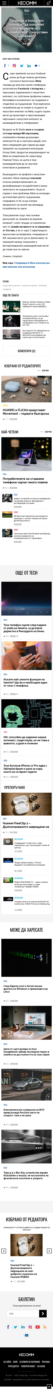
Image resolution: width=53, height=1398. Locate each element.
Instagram (7, 289)
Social (5, 407)
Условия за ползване (30, 1363)
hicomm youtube (37, 1329)
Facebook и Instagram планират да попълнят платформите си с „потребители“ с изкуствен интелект (26, 28)
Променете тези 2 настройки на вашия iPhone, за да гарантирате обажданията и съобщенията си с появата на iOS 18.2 (36, 320)
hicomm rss (45, 1329)
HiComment (18, 841)
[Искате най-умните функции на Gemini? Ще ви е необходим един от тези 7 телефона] (26, 657)
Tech (26, 11)
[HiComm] (27, 3)
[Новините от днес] (48, 3)
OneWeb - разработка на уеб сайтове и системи (26, 1381)
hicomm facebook (8, 1329)
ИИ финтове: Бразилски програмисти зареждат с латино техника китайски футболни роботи (31, 520)
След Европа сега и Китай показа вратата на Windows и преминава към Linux (26, 991)
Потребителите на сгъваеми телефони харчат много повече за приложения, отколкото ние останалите (25, 486)
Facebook (42, 285)
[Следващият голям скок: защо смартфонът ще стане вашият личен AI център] (8, 843)
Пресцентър (13, 1368)
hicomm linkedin (23, 1329)
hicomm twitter (15, 1329)
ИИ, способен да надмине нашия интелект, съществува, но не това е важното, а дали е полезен (26, 742)
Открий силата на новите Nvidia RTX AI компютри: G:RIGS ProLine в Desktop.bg (32, 904)
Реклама (46, 1363)
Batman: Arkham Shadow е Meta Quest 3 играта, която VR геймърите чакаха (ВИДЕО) (36, 304)
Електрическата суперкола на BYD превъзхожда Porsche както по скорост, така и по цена (24, 1114)
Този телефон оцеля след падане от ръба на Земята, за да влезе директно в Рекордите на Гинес (25, 630)
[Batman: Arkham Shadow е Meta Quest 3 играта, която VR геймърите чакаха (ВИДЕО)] (11, 307)
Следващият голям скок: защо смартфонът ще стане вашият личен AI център (31, 847)
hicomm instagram (30, 1329)
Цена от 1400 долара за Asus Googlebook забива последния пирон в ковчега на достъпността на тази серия (26, 1054)
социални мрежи (29, 285)
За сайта (7, 1363)
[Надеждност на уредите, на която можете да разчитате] (26, 390)
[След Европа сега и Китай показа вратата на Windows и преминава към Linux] (26, 960)
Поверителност (28, 1368)
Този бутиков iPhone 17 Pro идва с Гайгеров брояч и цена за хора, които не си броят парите (25, 770)
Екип (15, 1363)
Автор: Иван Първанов (11, 59)
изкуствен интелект (11, 285)
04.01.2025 (26, 43)
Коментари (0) (26, 351)
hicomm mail (26, 1337)
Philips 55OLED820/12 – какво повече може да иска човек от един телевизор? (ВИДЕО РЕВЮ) (31, 886)
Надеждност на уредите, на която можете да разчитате (23, 413)
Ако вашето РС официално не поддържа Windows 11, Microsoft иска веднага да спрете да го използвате (36, 334)
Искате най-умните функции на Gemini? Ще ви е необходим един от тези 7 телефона (25, 684)
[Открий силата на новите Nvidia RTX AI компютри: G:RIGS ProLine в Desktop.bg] (8, 901)
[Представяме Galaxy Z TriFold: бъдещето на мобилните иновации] (8, 862)
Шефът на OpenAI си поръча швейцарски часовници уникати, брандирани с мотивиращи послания (32, 503)
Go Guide (41, 1368)
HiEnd (16, 514)
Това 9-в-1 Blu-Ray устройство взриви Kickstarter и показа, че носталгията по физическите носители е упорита (26, 1177)
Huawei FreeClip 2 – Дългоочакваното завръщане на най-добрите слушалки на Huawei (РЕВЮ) (26, 830)
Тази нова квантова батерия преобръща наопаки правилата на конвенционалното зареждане (32, 538)
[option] (26, 502)
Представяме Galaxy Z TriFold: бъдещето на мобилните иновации (29, 865)
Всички (45, 370)
